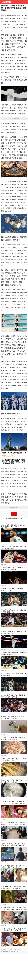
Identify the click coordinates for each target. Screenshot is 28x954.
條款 (12, 951)
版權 (17, 951)
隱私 (14, 951)
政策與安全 (7, 951)
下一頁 (14, 514)
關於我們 (3, 951)
